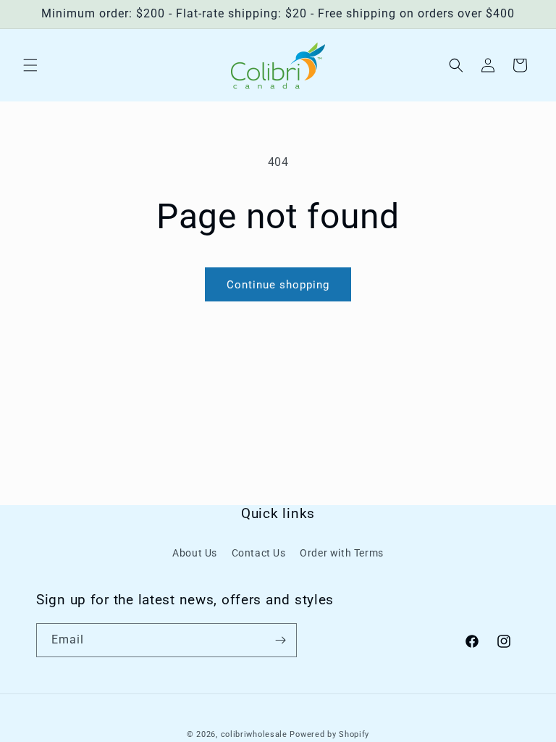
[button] (30, 65)
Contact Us (259, 553)
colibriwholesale (254, 734)
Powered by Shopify (329, 734)
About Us (194, 553)
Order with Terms (342, 553)
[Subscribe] (280, 640)
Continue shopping (278, 284)
